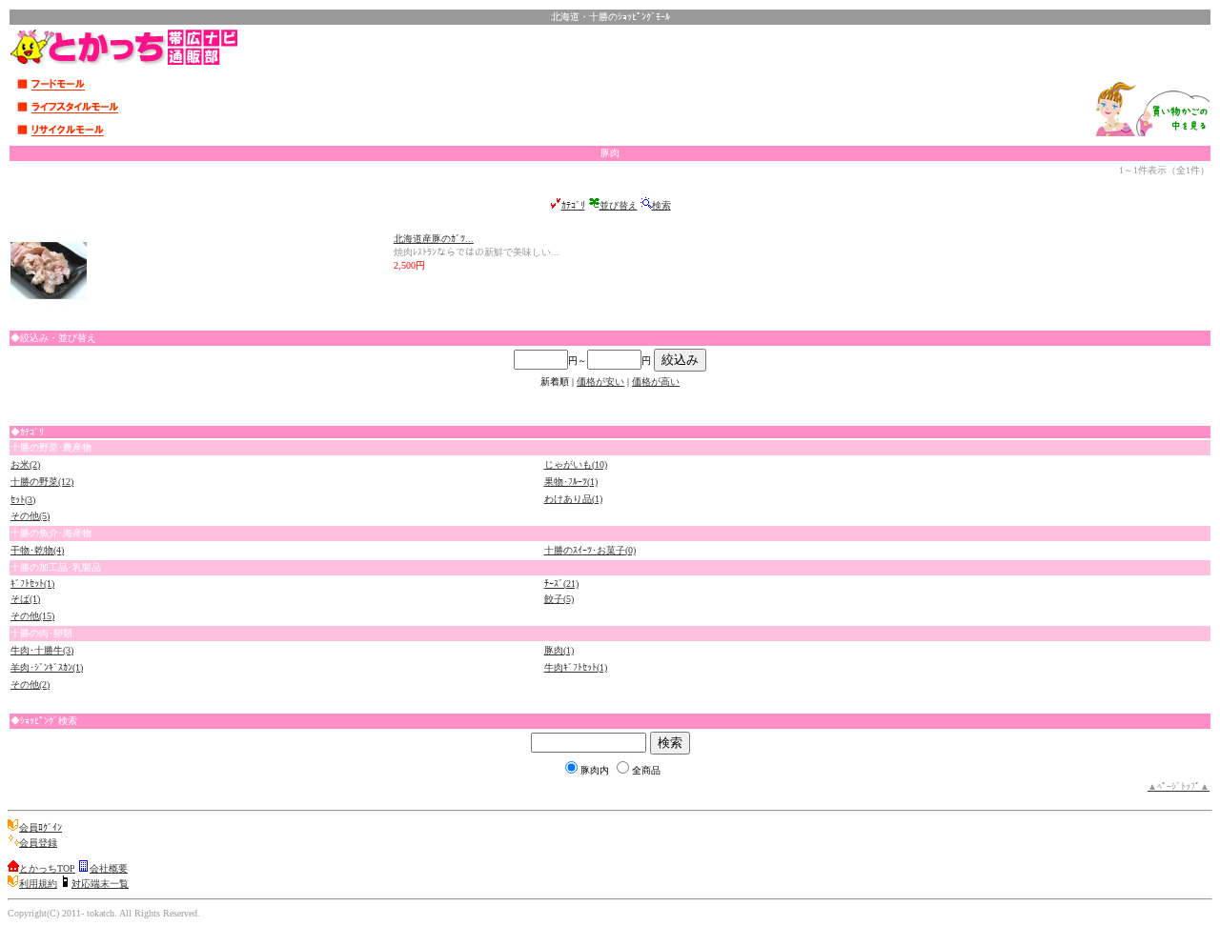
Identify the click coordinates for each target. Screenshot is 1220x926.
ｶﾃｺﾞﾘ (573, 205)
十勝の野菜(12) (41, 481)
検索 (661, 205)
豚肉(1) (559, 650)
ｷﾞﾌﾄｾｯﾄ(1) (32, 583)
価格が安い (600, 381)
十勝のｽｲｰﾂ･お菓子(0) (590, 550)
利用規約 (38, 883)
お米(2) (25, 464)
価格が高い (656, 381)
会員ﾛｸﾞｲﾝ (40, 827)
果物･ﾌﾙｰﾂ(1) (571, 481)
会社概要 (109, 868)
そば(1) (25, 599)
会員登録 (38, 842)
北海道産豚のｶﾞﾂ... (434, 238)
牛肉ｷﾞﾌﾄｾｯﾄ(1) (575, 667)
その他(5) (30, 516)
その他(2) (30, 684)
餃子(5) (559, 599)
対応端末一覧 (100, 883)
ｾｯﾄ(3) (22, 499)
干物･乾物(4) (37, 550)
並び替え (619, 205)
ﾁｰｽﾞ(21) (561, 583)
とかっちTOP (47, 868)
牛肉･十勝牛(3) (41, 650)
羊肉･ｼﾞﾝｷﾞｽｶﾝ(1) (46, 667)
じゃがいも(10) (575, 464)
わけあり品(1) (573, 498)
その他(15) (32, 616)
